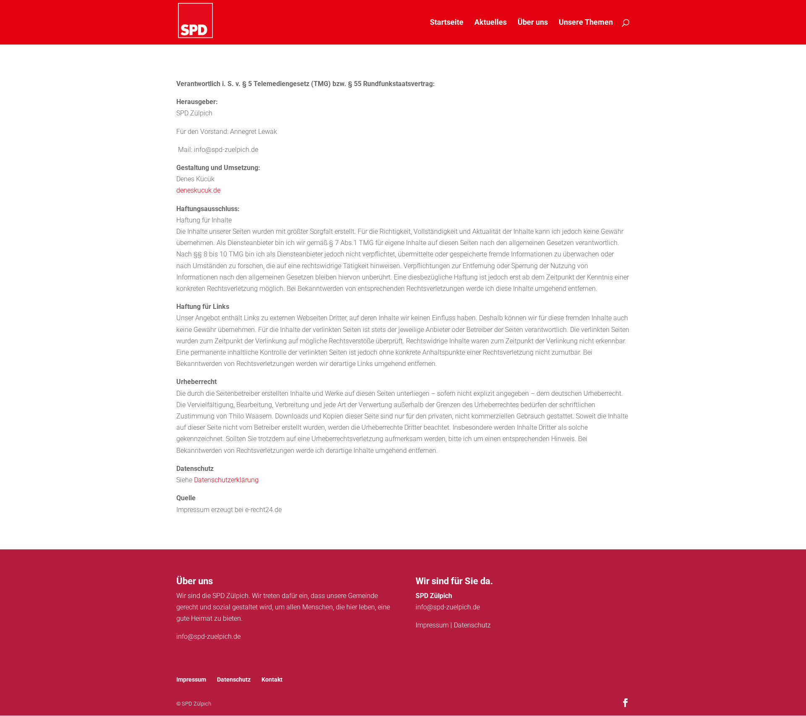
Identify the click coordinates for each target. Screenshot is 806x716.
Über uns (533, 22)
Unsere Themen (586, 22)
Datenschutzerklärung (226, 480)
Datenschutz (472, 625)
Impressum (432, 625)
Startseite (446, 22)
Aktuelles (490, 22)
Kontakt (272, 679)
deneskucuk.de (198, 190)
